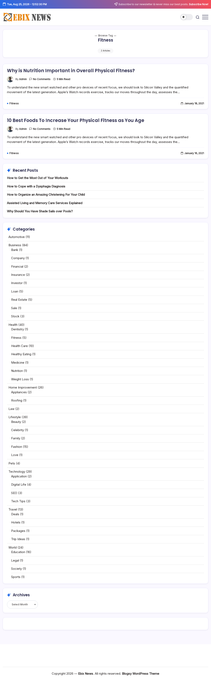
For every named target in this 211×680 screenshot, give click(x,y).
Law (11, 409)
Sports (15, 577)
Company (18, 258)
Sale (14, 308)
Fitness (16, 338)
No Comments (41, 79)
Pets (11, 463)
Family (15, 438)
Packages (18, 531)
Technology (16, 471)
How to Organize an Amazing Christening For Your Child (46, 194)
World (12, 547)
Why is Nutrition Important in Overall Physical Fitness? (71, 70)
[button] (186, 17)
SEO (14, 493)
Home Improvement (22, 387)
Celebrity (17, 430)
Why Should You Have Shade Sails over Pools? (40, 211)
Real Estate (19, 300)
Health (13, 325)
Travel (12, 509)
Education (18, 552)
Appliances (19, 392)
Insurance (18, 275)
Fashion (16, 447)
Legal (15, 560)
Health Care (19, 346)
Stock (15, 316)
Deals (15, 514)
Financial (17, 266)
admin (23, 79)
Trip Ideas (18, 539)
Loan (14, 291)
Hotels (15, 522)
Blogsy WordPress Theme (140, 673)
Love (14, 455)
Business (14, 245)
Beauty (16, 422)
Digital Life (18, 484)
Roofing (16, 400)
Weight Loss (20, 379)
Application (19, 476)
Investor (17, 283)
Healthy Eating (21, 354)
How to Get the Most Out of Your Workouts (37, 178)
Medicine (17, 362)
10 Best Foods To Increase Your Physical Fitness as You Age (75, 120)
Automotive (16, 237)
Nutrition (17, 371)
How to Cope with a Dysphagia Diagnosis (36, 186)
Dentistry (17, 329)
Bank (14, 250)
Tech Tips (18, 501)
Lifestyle (14, 417)
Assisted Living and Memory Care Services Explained (44, 203)
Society (16, 569)
